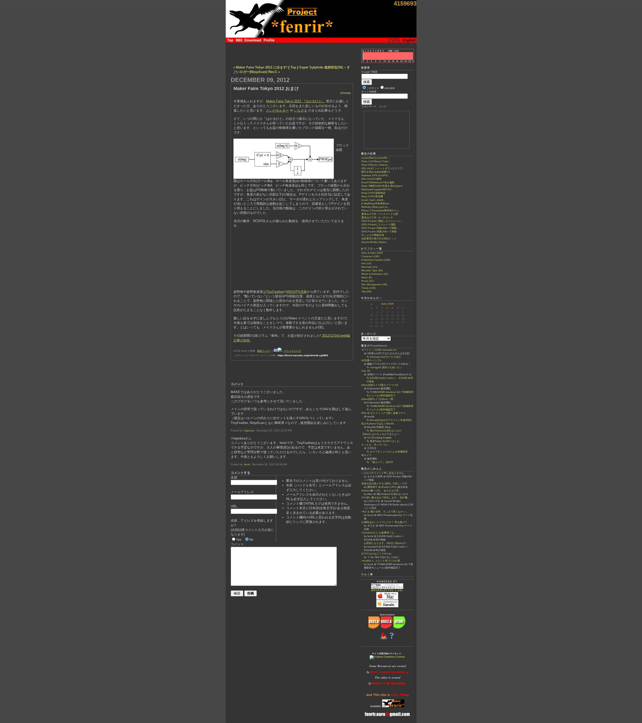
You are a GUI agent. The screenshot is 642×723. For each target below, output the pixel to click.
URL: (234, 506)
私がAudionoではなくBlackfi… (378, 423)
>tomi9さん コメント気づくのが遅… (382, 560)
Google (365, 71)
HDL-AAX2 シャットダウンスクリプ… (383, 168)
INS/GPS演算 (297, 292)
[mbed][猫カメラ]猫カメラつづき (379, 385)
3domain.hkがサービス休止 (385, 356)
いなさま (300, 110)
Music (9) (366, 277)
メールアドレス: (243, 492)
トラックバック (292, 350)
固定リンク (263, 350)
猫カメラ (366, 455)
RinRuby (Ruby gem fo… (375, 207)
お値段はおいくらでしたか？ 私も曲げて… (385, 522)
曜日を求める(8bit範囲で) (375, 171)
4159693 (405, 3)
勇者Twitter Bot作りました (384, 441)
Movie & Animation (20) (374, 274)
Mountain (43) (369, 266)
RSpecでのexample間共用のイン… (381, 210)
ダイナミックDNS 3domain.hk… (379, 349)
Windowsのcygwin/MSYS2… (377, 189)
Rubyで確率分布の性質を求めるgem (382, 186)
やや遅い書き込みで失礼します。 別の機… (385, 497)
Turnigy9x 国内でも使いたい (386, 367)
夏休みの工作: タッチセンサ (377, 217)
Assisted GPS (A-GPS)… (375, 175)
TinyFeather (274, 292)
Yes (239, 539)
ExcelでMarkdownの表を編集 (377, 182)
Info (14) (366, 263)
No (251, 539)
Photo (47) (367, 281)
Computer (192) (370, 256)
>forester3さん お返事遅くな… (378, 532)
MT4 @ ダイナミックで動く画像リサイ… (384, 413)
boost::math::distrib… (373, 200)
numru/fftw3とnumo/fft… (375, 157)
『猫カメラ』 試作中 (381, 462)
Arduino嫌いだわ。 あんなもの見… (381, 490)
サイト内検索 (368, 91)
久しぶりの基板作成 (372, 235)
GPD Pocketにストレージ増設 (378, 224)
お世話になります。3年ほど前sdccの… (384, 543)
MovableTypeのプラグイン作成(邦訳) (391, 420)
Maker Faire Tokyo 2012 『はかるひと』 (295, 101)
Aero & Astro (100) (372, 252)
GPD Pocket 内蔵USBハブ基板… (380, 228)
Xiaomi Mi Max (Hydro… (375, 242)
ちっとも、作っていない (375, 444)
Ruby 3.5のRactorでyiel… (376, 161)
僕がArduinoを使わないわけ (386, 430)
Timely (345, 93)
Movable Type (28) (372, 270)
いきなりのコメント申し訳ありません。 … (385, 473)
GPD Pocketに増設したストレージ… (382, 221)
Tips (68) (366, 291)
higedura (249, 430)
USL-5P (365, 371)
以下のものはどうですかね (376, 553)
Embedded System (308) (375, 259)
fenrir (247, 464)
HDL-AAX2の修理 (371, 178)
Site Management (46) (374, 284)
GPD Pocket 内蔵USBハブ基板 (379, 231)
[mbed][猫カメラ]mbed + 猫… (378, 399)
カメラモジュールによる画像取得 (389, 451)
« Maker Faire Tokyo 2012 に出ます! (260, 67)
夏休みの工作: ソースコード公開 (379, 214)
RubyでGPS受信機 (372, 196)
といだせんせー (277, 110)
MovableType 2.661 (387, 590)
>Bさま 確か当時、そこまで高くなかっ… (384, 511)
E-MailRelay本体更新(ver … (376, 203)
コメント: (238, 544)
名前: (234, 477)
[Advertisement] (292, 52)
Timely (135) (368, 288)
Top (293, 67)
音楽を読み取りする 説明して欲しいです (384, 483)
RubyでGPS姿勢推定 (373, 193)
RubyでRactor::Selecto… (375, 164)
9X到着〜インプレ (371, 360)
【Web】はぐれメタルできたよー (380, 434)
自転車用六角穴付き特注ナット (378, 238)
